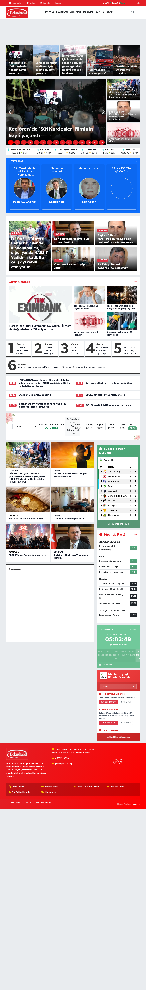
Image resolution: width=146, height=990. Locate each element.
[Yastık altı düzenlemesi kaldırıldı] (28, 499)
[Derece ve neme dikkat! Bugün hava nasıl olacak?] (72, 455)
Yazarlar (47, 3)
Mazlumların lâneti (89, 168)
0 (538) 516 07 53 (109, 723)
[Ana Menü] (138, 12)
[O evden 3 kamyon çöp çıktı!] (72, 499)
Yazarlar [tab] (17, 161)
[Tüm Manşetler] (135, 282)
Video (32, 3)
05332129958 (62, 758)
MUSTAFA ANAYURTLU (24, 202)
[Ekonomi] (90, 569)
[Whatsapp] (115, 761)
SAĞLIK (100, 12)
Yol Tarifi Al (127, 702)
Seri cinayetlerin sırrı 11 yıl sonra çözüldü (109, 383)
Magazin (14, 552)
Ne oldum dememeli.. (57, 170)
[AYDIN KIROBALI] (56, 188)
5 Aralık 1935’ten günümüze (121, 170)
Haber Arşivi (50, 792)
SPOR (110, 12)
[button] (10, 112)
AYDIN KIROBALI (57, 202)
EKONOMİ (62, 12)
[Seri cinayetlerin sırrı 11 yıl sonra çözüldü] (72, 536)
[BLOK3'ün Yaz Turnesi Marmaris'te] (28, 536)
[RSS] (120, 761)
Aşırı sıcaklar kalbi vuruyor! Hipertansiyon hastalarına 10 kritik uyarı (130, 350)
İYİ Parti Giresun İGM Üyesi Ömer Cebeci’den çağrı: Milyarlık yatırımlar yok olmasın (50, 350)
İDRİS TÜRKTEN (89, 202)
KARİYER (88, 12)
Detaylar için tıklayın (118, 524)
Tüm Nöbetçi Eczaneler (119, 737)
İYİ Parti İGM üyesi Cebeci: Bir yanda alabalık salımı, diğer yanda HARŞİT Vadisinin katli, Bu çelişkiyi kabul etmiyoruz (44, 383)
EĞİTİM (49, 12)
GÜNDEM (75, 12)
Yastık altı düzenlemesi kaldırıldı (26, 518)
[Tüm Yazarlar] (135, 161)
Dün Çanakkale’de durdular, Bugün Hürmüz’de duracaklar (24, 171)
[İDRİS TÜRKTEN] (89, 188)
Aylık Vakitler (106, 665)
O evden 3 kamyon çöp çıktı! (35, 395)
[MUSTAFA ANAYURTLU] (24, 188)
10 (69, 142)
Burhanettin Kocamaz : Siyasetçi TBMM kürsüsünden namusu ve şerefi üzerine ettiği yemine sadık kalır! (103, 350)
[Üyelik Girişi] (137, 3)
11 (76, 142)
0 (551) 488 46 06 (109, 702)
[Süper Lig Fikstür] (135, 534)
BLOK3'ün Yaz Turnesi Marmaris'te (105, 395)
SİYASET (99, 344)
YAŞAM (57, 470)
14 (95, 142)
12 (82, 142)
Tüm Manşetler (117, 787)
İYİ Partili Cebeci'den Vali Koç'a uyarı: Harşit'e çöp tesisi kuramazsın (22, 350)
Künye (58, 3)
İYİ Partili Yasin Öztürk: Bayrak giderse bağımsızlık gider (76, 350)
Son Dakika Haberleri (21, 792)
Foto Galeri (17, 3)
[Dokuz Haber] (17, 12)
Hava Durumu (19, 787)
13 (89, 142)
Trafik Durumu (51, 787)
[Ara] (133, 12)
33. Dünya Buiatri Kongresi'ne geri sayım (109, 405)
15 (102, 142)
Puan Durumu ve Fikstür (88, 787)
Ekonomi (14, 515)
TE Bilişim (135, 804)
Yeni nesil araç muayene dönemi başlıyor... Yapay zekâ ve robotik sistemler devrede (61, 367)
